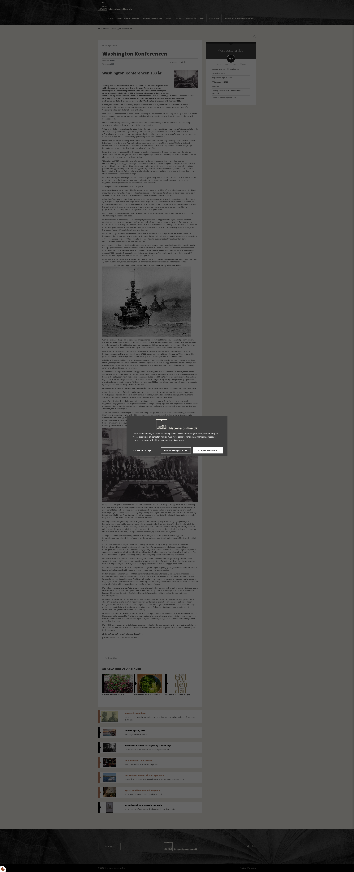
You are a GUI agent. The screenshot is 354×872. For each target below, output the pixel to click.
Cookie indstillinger (142, 450)
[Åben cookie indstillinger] (3, 869)
